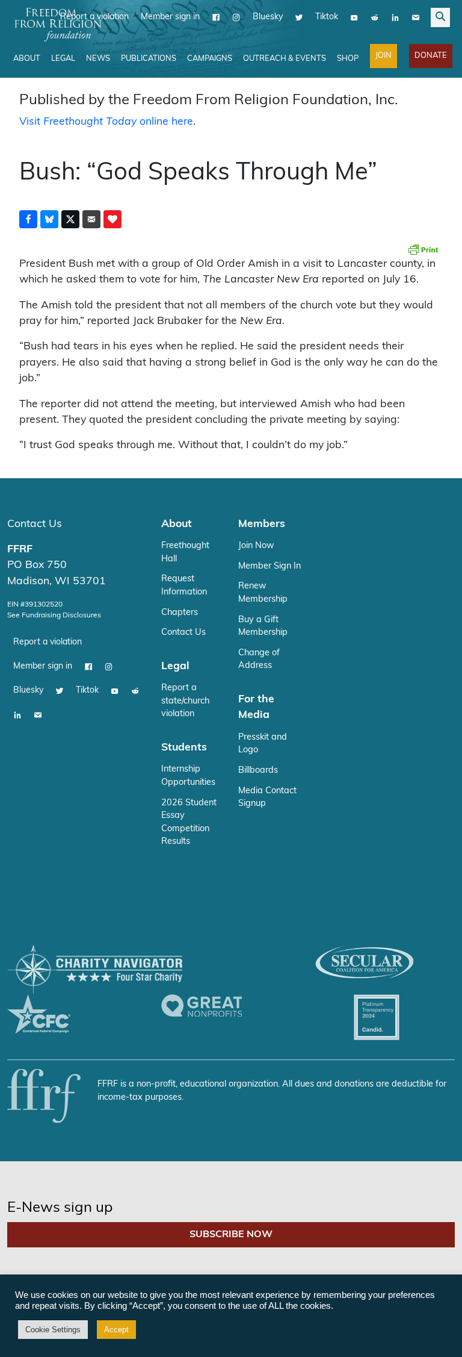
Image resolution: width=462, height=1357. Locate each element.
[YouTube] (354, 17)
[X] (299, 17)
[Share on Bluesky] (49, 219)
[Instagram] (236, 17)
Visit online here (106, 122)
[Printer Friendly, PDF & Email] (423, 249)
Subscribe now (231, 1235)
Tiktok (326, 17)
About (26, 59)
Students (184, 748)
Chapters (179, 612)
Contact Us (34, 524)
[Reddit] (375, 17)
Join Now (256, 546)
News (98, 59)
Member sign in (170, 17)
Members (261, 524)
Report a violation (47, 642)
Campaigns (209, 59)
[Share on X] (70, 219)
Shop (348, 59)
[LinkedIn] (395, 17)
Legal (63, 59)
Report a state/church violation (185, 701)
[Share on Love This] (112, 219)
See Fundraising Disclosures (54, 615)
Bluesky (268, 17)
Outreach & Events (284, 59)
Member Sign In (269, 566)
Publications (148, 59)
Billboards (258, 770)
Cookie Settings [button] (53, 1329)
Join (383, 56)
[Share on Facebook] (28, 219)
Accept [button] (116, 1329)
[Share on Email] (91, 219)
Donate (430, 56)
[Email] (415, 17)
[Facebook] (216, 17)
